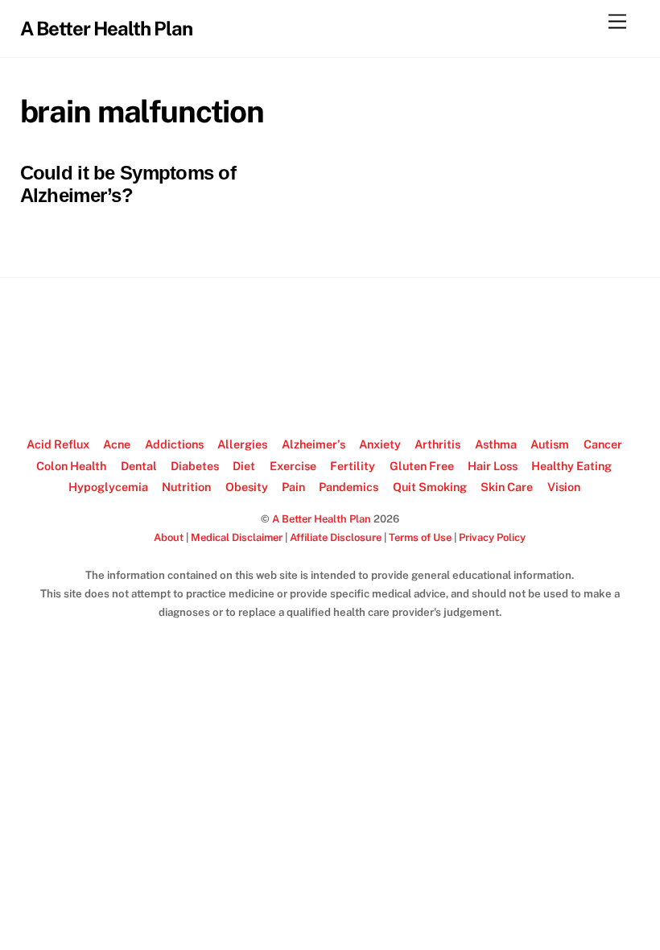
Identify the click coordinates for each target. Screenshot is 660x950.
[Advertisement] (330, 357)
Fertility (352, 466)
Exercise (293, 466)
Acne (116, 444)
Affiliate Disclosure (336, 537)
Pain (293, 487)
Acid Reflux (58, 444)
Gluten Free (422, 466)
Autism (549, 444)
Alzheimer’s (313, 444)
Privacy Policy (492, 537)
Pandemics (348, 487)
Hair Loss (493, 466)
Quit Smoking (430, 487)
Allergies (242, 444)
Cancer (603, 444)
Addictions (174, 444)
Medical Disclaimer (237, 537)
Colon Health (71, 466)
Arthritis (437, 444)
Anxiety (380, 444)
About (169, 537)
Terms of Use (420, 537)
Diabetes (195, 466)
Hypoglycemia (108, 487)
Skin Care (507, 487)
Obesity (246, 487)
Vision (563, 487)
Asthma (496, 444)
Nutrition (186, 487)
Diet (244, 466)
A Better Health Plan (321, 519)
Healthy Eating (571, 466)
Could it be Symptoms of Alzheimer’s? (128, 184)
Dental (139, 466)
